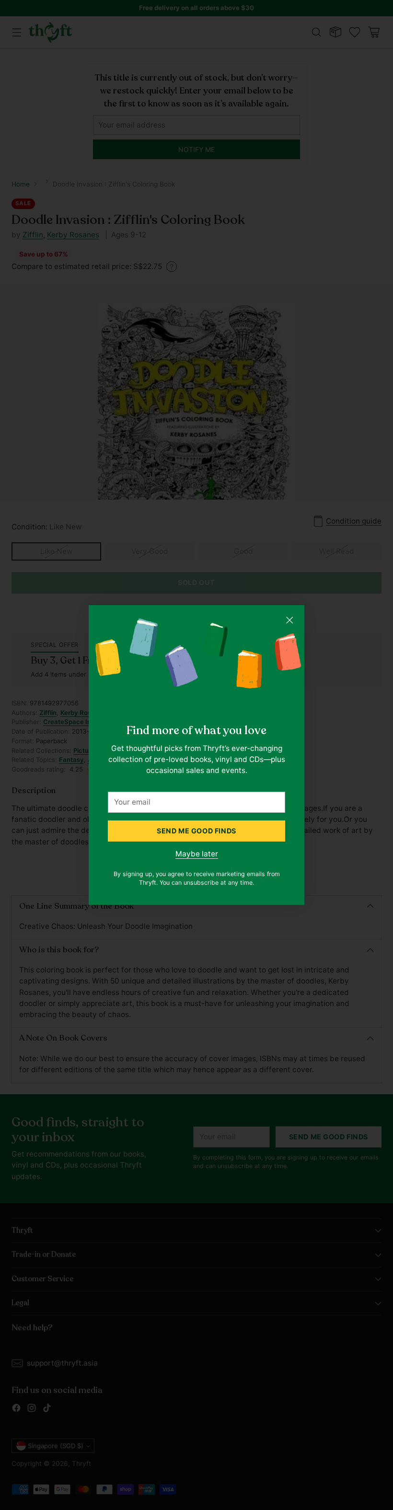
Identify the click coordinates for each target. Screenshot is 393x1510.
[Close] (289, 620)
